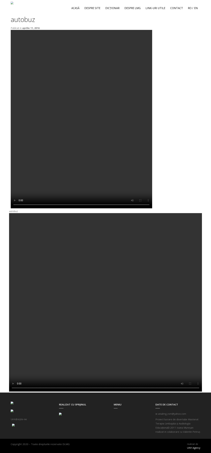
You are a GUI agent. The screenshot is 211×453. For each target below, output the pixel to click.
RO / (190, 8)
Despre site (92, 8)
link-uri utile (155, 8)
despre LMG (132, 8)
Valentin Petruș (191, 431)
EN (196, 8)
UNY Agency (193, 447)
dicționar (112, 8)
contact (176, 8)
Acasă (75, 8)
